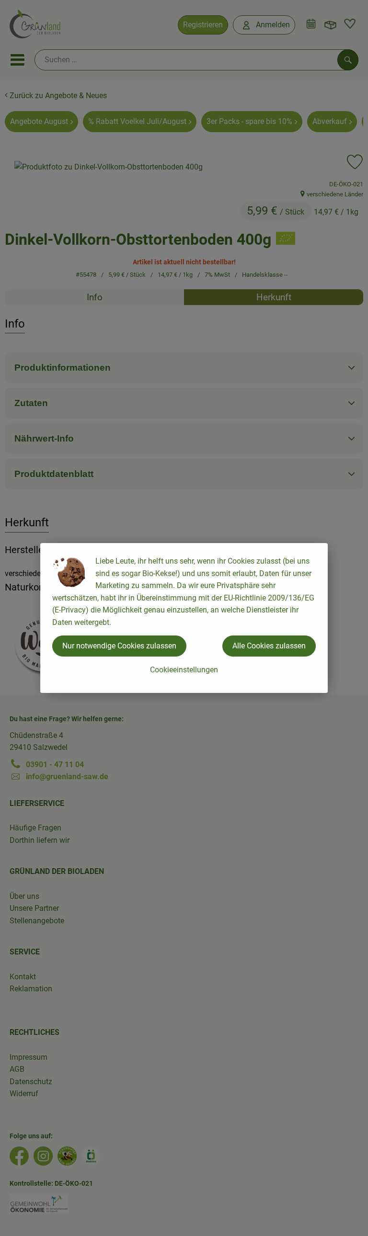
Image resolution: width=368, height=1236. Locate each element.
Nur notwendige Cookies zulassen (119, 645)
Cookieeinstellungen (184, 669)
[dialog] (184, 618)
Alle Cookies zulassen (269, 645)
